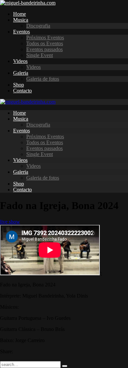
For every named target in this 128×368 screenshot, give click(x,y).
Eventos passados (44, 49)
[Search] (64, 366)
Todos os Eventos (44, 43)
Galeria (20, 73)
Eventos (21, 31)
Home (19, 14)
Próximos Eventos (45, 37)
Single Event (39, 55)
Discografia (38, 26)
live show (10, 221)
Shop (18, 84)
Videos (20, 61)
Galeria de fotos (42, 79)
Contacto (22, 90)
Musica (20, 20)
